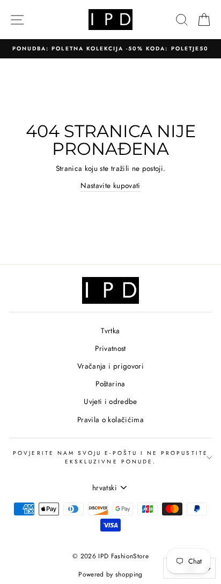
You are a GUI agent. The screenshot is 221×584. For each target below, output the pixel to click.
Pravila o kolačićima (110, 419)
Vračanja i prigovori (110, 366)
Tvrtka (110, 330)
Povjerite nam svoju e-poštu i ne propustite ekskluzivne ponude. (110, 457)
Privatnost (110, 348)
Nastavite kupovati (110, 185)
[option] (110, 48)
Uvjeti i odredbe (110, 401)
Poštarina (110, 383)
